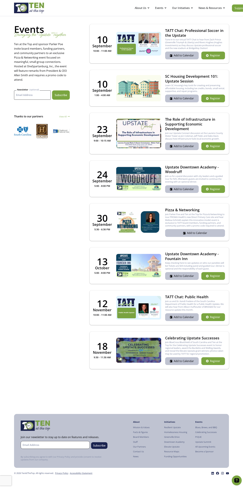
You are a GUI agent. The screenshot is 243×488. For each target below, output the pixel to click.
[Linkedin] (212, 473)
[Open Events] (165, 8)
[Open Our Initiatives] (192, 8)
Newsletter (22, 89)
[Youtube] (227, 473)
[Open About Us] (148, 8)
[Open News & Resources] (224, 8)
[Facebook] (217, 473)
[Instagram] (222, 473)
